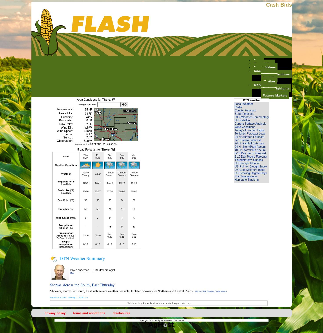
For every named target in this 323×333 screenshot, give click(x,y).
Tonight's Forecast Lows (250, 133)
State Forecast (244, 113)
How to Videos (265, 67)
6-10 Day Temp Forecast (250, 153)
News (258, 70)
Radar (238, 107)
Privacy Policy (55, 313)
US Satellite (242, 120)
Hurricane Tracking (247, 179)
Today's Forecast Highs (250, 130)
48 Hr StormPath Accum (250, 150)
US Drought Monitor (247, 163)
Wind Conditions (245, 127)
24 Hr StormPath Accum (250, 146)
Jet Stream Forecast (248, 140)
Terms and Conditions (89, 313)
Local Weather (244, 104)
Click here (132, 303)
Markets (260, 84)
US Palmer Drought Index (251, 166)
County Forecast (245, 110)
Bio (72, 273)
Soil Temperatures (246, 176)
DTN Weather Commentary (252, 117)
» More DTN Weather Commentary (210, 291)
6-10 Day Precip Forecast (251, 156)
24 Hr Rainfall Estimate (249, 143)
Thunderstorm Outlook (249, 160)
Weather (269, 81)
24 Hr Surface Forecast (249, 136)
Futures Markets (275, 95)
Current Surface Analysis (250, 123)
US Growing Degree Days (251, 173)
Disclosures (121, 313)
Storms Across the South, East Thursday (82, 285)
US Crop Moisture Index (250, 169)
